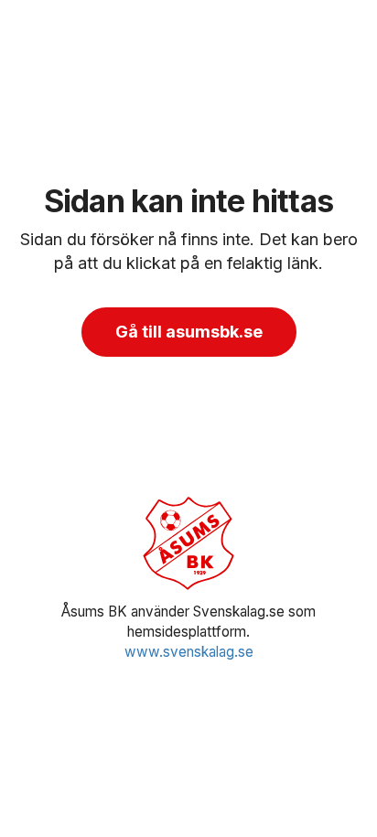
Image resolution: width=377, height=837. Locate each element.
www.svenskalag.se (188, 651)
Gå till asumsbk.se (189, 331)
